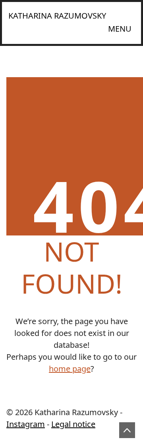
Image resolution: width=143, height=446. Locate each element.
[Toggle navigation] (120, 29)
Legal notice (73, 424)
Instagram (25, 424)
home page (70, 368)
